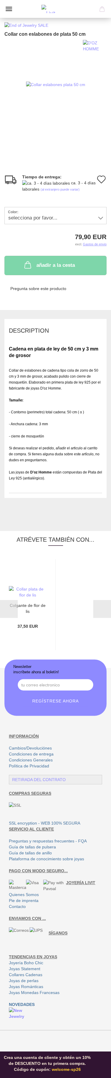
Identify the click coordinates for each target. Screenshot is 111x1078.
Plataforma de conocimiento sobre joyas (46, 858)
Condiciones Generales (31, 760)
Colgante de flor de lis (28, 608)
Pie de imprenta (23, 900)
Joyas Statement (24, 968)
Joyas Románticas (26, 986)
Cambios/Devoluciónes (30, 748)
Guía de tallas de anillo (30, 852)
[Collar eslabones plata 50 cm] (55, 84)
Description (29, 330)
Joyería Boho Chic (26, 962)
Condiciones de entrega (31, 754)
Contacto (17, 906)
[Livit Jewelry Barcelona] (55, 9)
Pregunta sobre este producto (38, 288)
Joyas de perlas (23, 980)
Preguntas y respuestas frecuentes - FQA (48, 841)
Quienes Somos (24, 894)
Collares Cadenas (25, 974)
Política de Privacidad (29, 766)
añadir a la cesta (55, 265)
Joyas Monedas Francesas (34, 992)
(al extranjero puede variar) (60, 189)
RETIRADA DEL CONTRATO (39, 779)
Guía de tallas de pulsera (32, 847)
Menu (9, 9)
